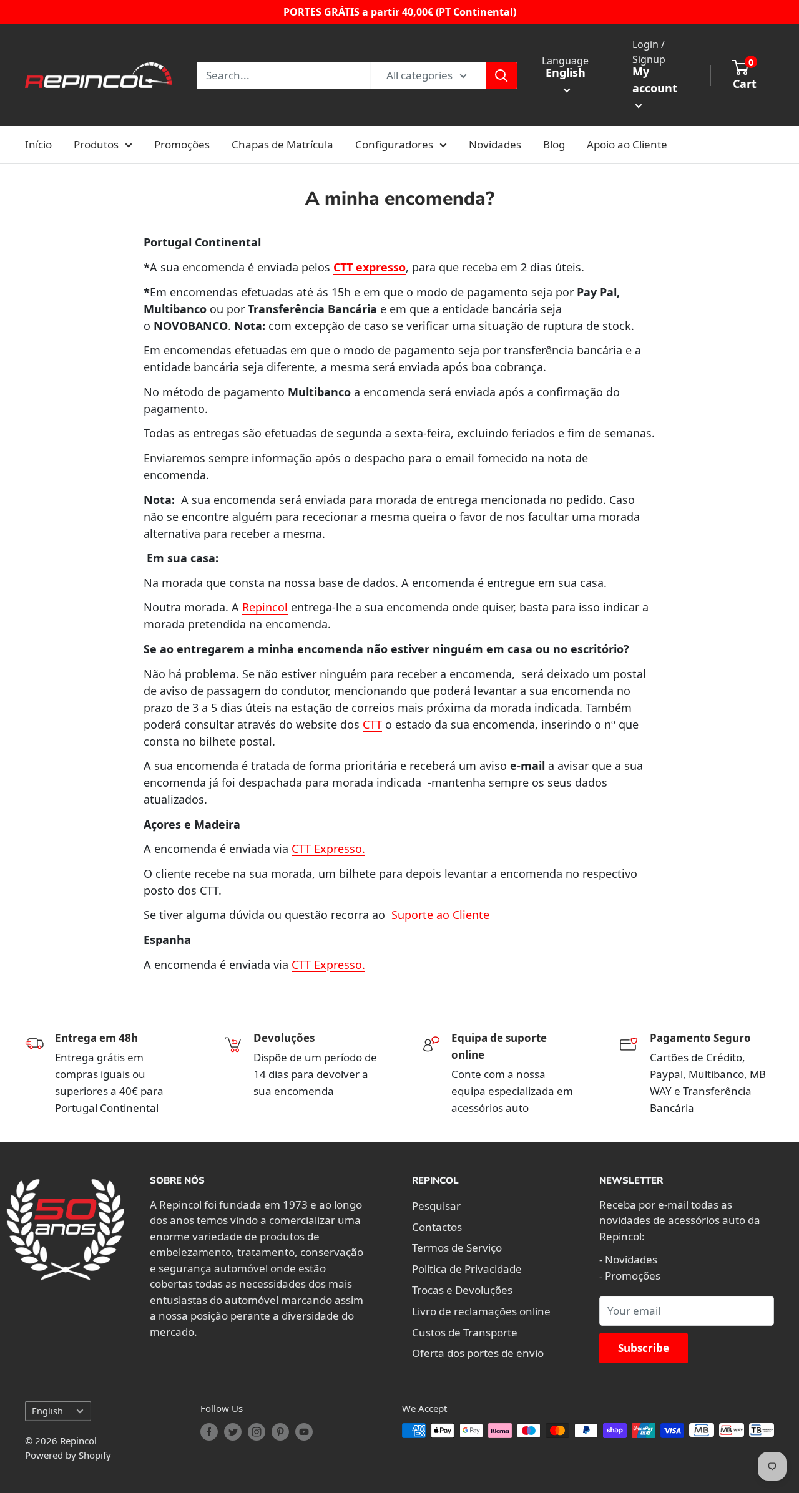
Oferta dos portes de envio (478, 1353)
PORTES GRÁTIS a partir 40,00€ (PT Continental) (399, 12)
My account (654, 79)
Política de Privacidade (467, 1269)
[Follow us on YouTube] (304, 1432)
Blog (554, 144)
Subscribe (643, 1348)
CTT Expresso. (328, 848)
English (47, 1411)
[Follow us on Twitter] (233, 1432)
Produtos (96, 144)
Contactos (437, 1227)
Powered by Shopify (68, 1455)
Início (38, 144)
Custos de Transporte (464, 1332)
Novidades (495, 144)
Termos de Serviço (457, 1247)
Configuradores (394, 144)
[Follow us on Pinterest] (280, 1432)
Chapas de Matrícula (282, 144)
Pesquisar (436, 1206)
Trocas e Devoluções (462, 1290)
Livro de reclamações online (481, 1311)
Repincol (265, 607)
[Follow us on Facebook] (209, 1432)
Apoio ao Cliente (627, 144)
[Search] (501, 75)
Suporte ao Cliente (440, 914)
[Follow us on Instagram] (256, 1432)
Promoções (182, 144)
